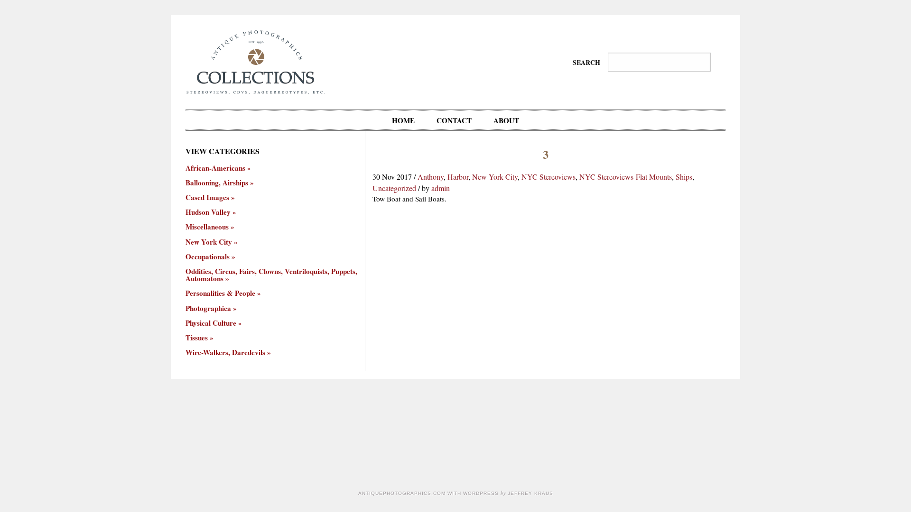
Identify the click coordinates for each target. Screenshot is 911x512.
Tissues (197, 337)
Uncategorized (394, 188)
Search (586, 62)
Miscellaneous (207, 226)
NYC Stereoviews (548, 177)
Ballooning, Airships (217, 182)
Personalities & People (220, 293)
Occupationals (208, 256)
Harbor (457, 177)
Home (403, 120)
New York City (495, 177)
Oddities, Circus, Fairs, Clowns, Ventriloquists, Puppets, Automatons (271, 275)
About (506, 120)
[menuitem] (403, 120)
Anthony (431, 177)
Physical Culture (211, 323)
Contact (454, 120)
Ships (684, 177)
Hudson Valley (208, 212)
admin (440, 188)
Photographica (208, 308)
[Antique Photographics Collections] (255, 61)
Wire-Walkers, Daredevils (225, 352)
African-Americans (215, 168)
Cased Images (207, 197)
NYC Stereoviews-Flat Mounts (625, 177)
